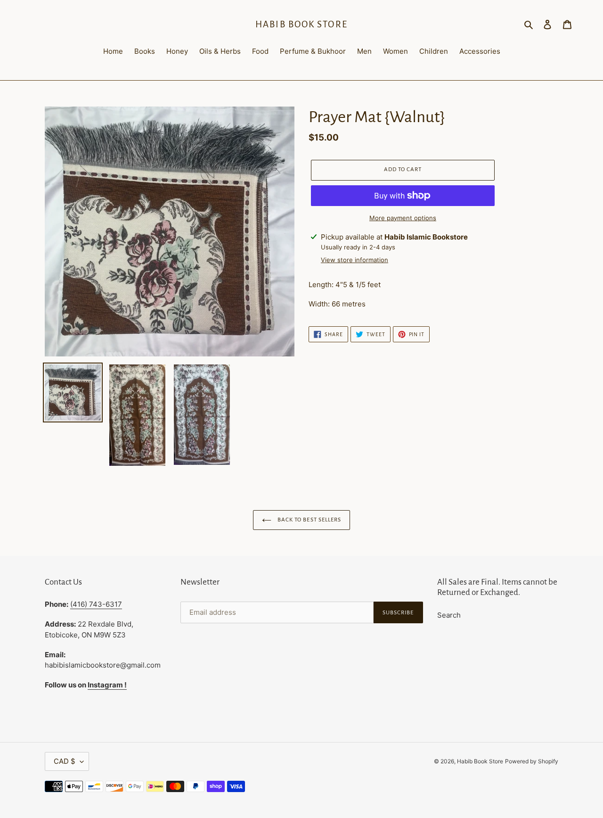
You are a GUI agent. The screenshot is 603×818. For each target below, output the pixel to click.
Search (449, 615)
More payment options (402, 218)
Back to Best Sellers (308, 520)
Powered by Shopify (531, 761)
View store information (354, 260)
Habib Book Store (301, 24)
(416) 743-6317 (96, 604)
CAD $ (64, 761)
